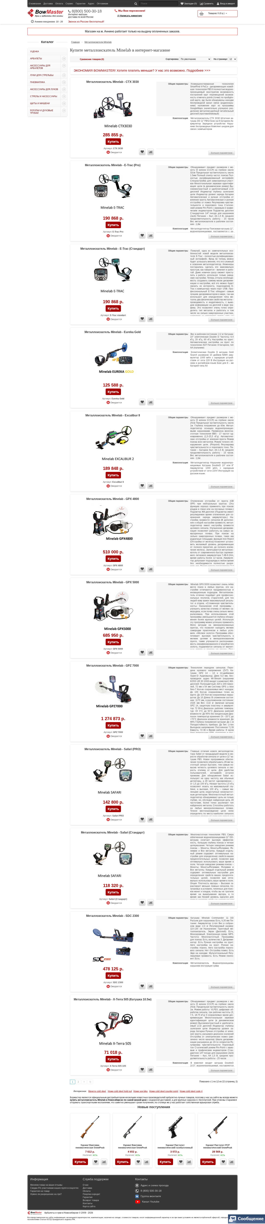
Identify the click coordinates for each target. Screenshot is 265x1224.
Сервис (69, 3)
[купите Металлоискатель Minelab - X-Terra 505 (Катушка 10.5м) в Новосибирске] (113, 1027)
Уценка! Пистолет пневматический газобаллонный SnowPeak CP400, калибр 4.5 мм (175, 1148)
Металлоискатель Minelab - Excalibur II (112, 415)
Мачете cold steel (97, 1091)
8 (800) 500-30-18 (151, 1190)
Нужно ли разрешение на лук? (46, 1194)
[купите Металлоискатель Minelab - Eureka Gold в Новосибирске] (113, 360)
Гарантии (80, 3)
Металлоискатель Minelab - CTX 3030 (112, 81)
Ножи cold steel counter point (163, 1091)
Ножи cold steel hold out (120, 1091)
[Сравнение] (104, 1162)
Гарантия (87, 1197)
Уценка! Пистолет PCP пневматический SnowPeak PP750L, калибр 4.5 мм (217, 1148)
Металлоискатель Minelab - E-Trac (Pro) (112, 165)
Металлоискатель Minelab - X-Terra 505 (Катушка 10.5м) (112, 999)
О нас (86, 1185)
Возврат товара (91, 1200)
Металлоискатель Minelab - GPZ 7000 (112, 665)
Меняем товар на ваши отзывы (46, 1185)
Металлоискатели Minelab (98, 42)
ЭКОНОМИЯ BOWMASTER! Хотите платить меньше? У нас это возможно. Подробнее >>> (142, 70)
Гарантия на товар (40, 1191)
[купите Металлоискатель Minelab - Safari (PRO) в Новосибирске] (113, 777)
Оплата (59, 3)
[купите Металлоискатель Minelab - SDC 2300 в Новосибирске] (113, 943)
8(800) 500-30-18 (87, 11)
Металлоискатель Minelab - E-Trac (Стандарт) (112, 248)
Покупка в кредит (91, 1194)
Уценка (34, 51)
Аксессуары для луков (44, 89)
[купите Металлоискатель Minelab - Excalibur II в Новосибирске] (113, 443)
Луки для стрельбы (42, 75)
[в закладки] (142, 152)
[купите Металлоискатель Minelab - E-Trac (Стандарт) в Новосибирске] (113, 276)
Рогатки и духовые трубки (41, 111)
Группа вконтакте (151, 1196)
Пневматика (37, 82)
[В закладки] (95, 1162)
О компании (35, 3)
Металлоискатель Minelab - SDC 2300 (112, 915)
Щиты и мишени (40, 103)
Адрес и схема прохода (155, 1185)
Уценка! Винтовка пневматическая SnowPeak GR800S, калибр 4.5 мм (132, 1148)
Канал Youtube (150, 1201)
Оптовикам (102, 3)
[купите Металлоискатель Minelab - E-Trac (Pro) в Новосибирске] (113, 193)
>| (90, 1082)
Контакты (87, 1203)
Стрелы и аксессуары (43, 96)
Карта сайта (89, 1206)
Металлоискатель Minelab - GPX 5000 (112, 582)
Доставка (48, 3)
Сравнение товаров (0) (92, 59)
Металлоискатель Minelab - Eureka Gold (113, 332)
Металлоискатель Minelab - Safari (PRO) (113, 749)
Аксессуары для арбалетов (40, 66)
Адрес (91, 3)
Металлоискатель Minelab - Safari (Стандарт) (112, 832)
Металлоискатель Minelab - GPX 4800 (112, 498)
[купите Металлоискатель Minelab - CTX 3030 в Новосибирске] (113, 109)
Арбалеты (36, 58)
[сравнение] (150, 152)
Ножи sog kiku (140, 1091)
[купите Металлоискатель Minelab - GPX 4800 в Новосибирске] (113, 526)
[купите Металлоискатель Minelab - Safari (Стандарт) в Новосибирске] (113, 860)
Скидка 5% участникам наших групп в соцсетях (54, 1188)
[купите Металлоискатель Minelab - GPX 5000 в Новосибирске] (113, 610)
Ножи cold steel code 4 (191, 1091)
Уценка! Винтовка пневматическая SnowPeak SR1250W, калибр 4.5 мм (90, 1148)
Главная (75, 42)
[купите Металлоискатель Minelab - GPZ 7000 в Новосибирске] (113, 693)
